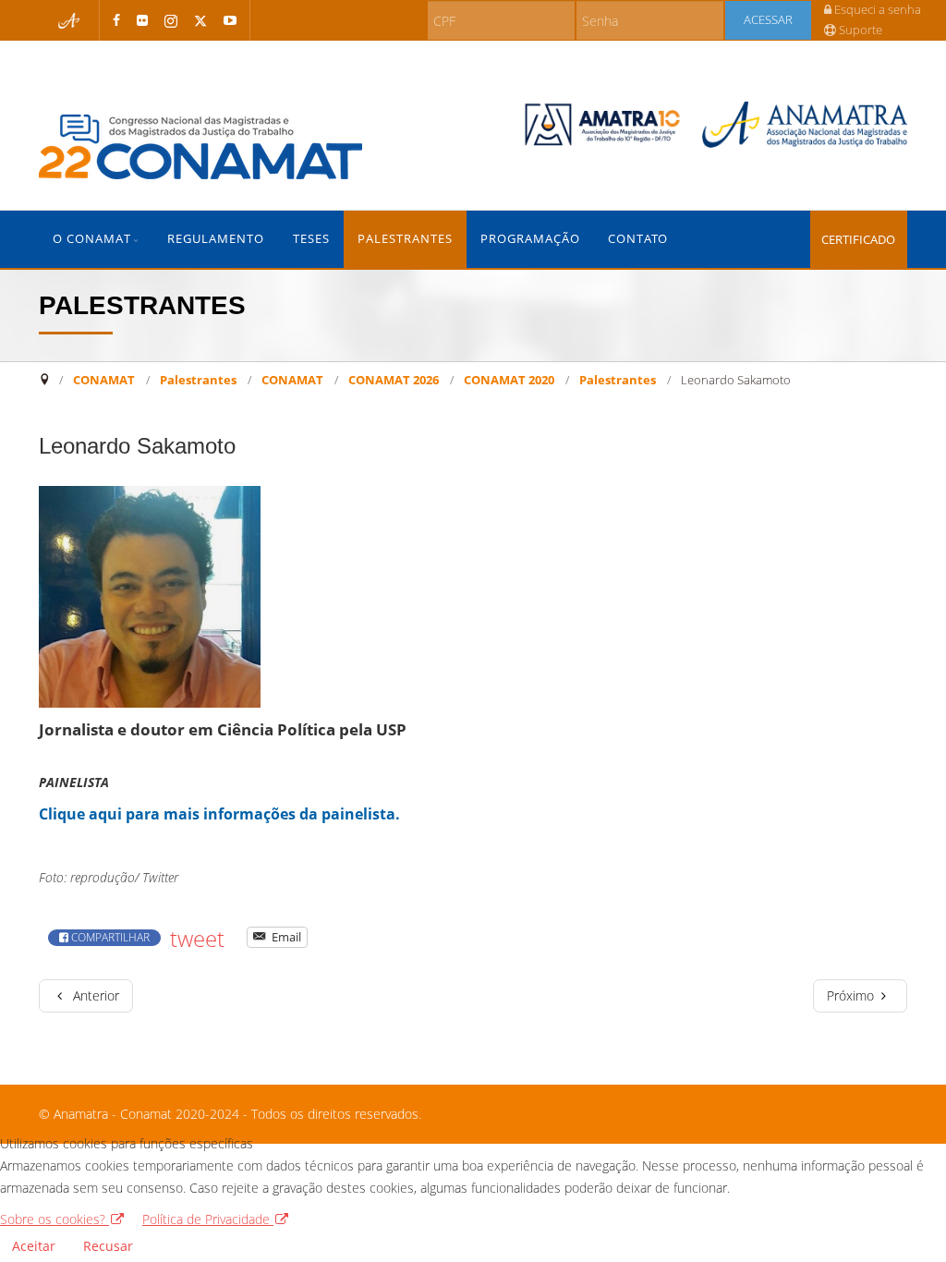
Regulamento (215, 239)
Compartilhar (109, 937)
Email (285, 936)
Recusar (108, 1246)
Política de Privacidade (207, 1219)
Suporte (859, 30)
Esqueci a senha (876, 10)
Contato (638, 239)
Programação (530, 239)
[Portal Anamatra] (69, 21)
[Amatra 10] (603, 125)
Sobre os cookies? (54, 1219)
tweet (197, 938)
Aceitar (33, 1246)
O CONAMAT (92, 239)
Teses (311, 239)
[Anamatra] (804, 125)
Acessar (768, 20)
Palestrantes (405, 239)
